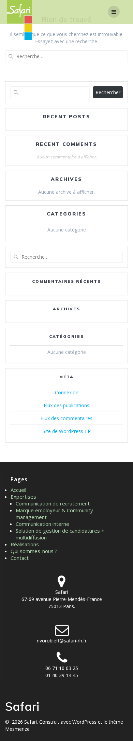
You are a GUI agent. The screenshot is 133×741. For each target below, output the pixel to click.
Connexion (66, 392)
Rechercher (107, 92)
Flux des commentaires (66, 418)
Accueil (18, 489)
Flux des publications (66, 405)
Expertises (23, 496)
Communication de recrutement (53, 503)
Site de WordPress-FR (67, 431)
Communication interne (42, 523)
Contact (20, 557)
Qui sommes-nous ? (34, 551)
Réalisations (25, 544)
